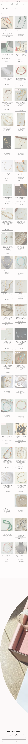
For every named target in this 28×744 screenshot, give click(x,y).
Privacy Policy (4, 741)
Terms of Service (12, 741)
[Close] (26, 580)
